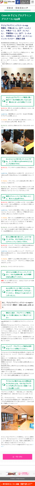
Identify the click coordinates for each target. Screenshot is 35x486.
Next (34, 473)
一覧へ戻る (18, 456)
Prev (1, 473)
